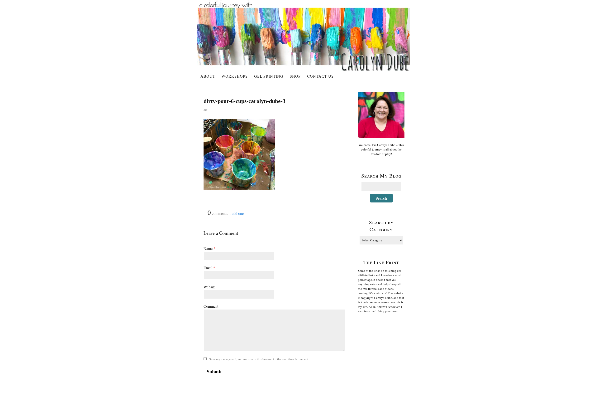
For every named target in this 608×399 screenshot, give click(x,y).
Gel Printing (268, 76)
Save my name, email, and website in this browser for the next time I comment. (259, 359)
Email (209, 267)
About (207, 76)
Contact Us (320, 76)
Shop (295, 76)
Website (209, 286)
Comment (211, 306)
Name (209, 248)
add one (238, 213)
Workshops (235, 76)
